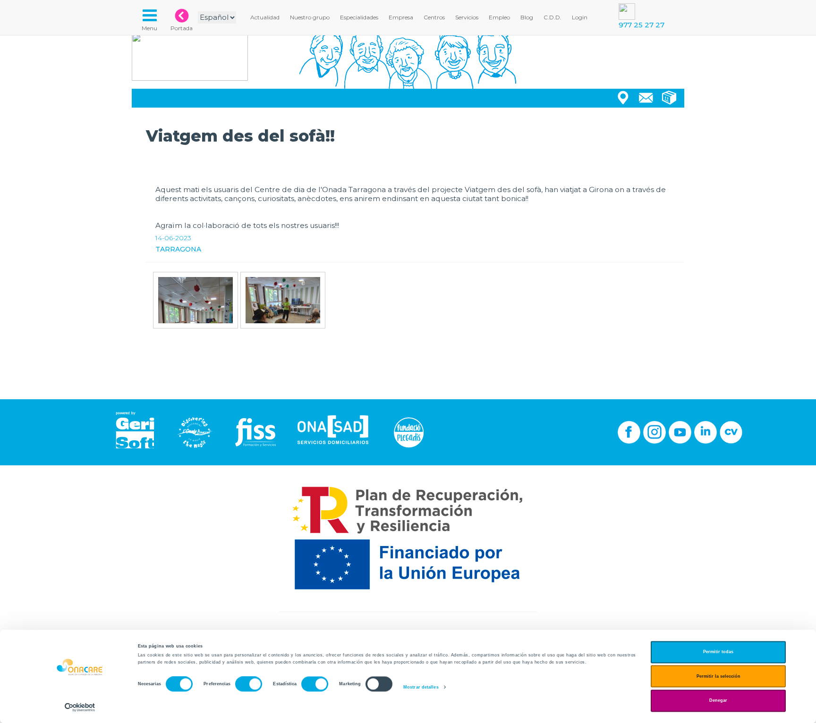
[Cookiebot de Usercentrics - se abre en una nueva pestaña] (80, 707)
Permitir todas (718, 652)
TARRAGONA (178, 249)
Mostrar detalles (421, 687)
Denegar (718, 700)
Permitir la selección (718, 676)
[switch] (248, 684)
